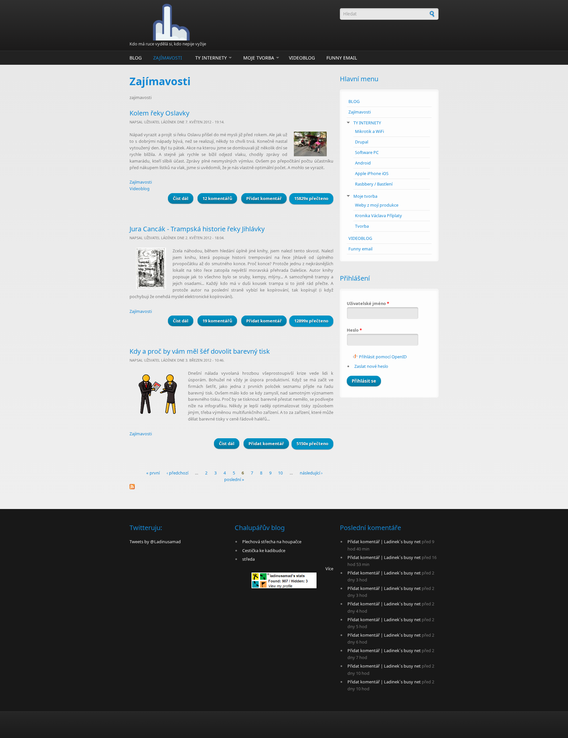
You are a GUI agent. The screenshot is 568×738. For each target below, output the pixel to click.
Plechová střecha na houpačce (271, 542)
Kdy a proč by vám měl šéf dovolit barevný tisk (200, 351)
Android (363, 163)
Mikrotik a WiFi (369, 131)
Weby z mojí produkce (376, 205)
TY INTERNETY (211, 58)
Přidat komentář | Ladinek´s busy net (384, 542)
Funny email (341, 58)
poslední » (234, 479)
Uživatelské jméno (368, 303)
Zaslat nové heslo (371, 366)
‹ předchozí (177, 473)
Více (329, 569)
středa (248, 559)
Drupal (361, 142)
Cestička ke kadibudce (263, 550)
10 (280, 473)
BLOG (136, 58)
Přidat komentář (264, 198)
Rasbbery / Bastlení (373, 184)
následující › (311, 473)
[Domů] (231, 21)
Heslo (354, 330)
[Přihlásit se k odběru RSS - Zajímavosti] (231, 486)
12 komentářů (217, 198)
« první (153, 473)
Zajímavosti (167, 58)
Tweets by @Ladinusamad (155, 542)
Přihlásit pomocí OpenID (383, 357)
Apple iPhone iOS (372, 173)
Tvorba (362, 226)
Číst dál (183, 198)
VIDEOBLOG (302, 58)
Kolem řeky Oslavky (159, 113)
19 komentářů (217, 321)
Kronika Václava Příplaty (378, 215)
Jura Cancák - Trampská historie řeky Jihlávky (197, 228)
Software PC (367, 152)
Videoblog (140, 188)
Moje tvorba (258, 58)
